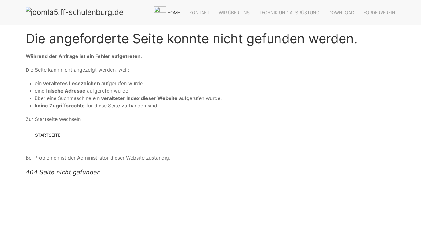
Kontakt (199, 12)
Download (341, 12)
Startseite (47, 135)
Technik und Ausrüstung (289, 12)
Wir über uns (234, 12)
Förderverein (379, 12)
